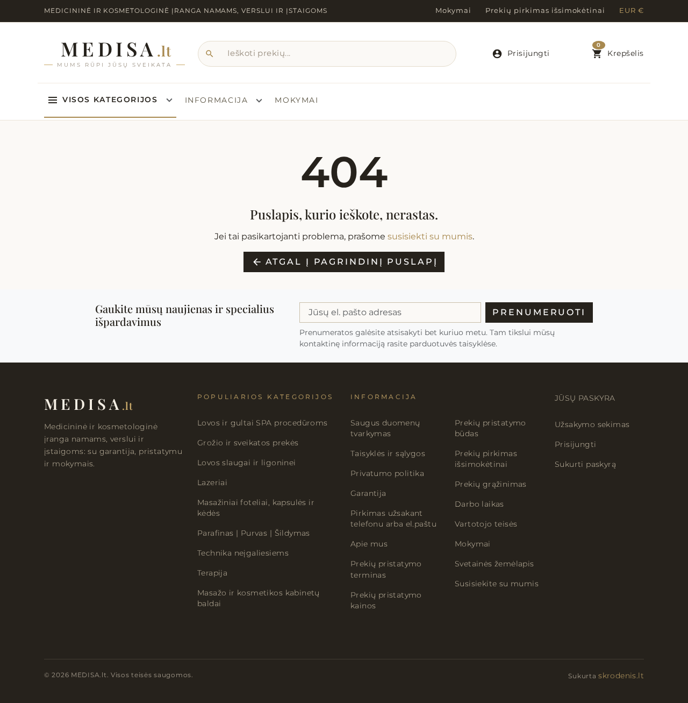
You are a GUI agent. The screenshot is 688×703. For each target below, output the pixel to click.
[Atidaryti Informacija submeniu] (259, 100)
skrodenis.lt (621, 675)
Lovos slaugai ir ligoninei (246, 462)
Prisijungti (575, 444)
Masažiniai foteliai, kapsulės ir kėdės (255, 507)
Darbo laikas (479, 504)
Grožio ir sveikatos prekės (248, 442)
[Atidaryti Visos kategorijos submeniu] (169, 100)
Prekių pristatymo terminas (386, 569)
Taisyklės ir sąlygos (387, 453)
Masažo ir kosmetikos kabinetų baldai (258, 598)
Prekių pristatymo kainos (386, 600)
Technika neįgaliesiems (243, 553)
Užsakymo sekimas (592, 424)
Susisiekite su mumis (497, 583)
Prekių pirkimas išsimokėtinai (545, 10)
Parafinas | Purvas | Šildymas (253, 533)
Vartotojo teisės (486, 524)
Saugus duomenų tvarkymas (385, 428)
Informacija (216, 100)
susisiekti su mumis (430, 236)
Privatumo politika (387, 473)
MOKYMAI (296, 100)
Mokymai (453, 10)
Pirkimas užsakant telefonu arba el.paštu (393, 518)
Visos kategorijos (110, 99)
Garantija (368, 493)
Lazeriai (212, 482)
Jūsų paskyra (585, 398)
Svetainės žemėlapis (494, 563)
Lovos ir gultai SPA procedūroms (262, 422)
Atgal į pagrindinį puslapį (345, 262)
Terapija (212, 573)
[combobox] (327, 54)
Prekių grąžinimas (491, 484)
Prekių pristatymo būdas (490, 428)
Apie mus (369, 543)
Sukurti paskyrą (585, 464)
